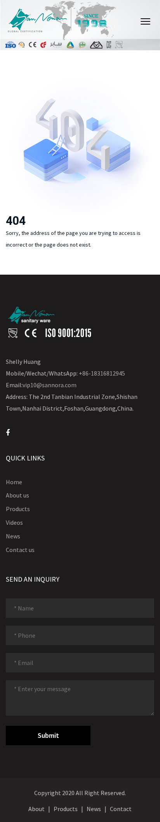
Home (14, 482)
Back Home (30, 265)
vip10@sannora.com (50, 385)
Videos (14, 522)
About (36, 809)
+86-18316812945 (102, 373)
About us (17, 495)
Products (18, 509)
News (13, 536)
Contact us (20, 550)
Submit (48, 735)
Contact (121, 809)
